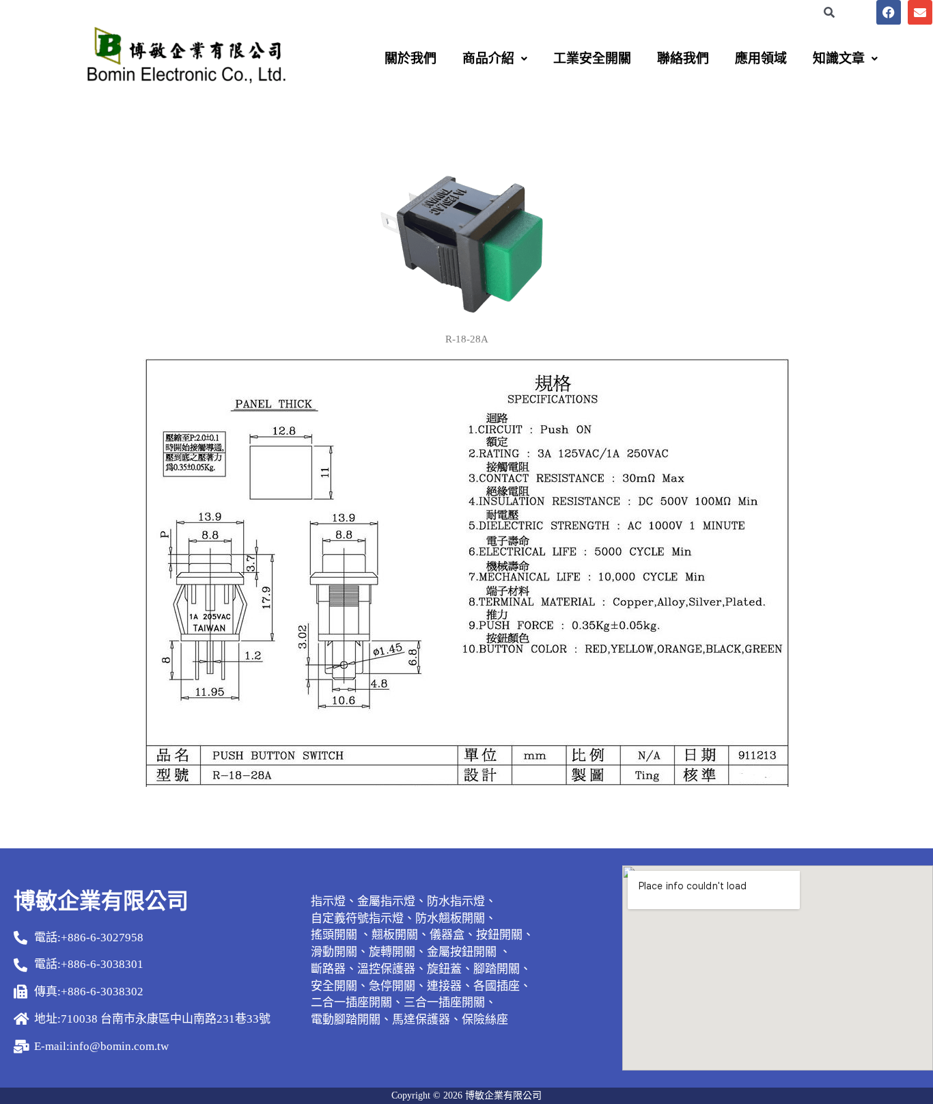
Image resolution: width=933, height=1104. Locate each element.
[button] (494, 58)
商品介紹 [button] (488, 58)
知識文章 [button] (839, 58)
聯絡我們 (683, 58)
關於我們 (410, 58)
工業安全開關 (592, 58)
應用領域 (761, 58)
